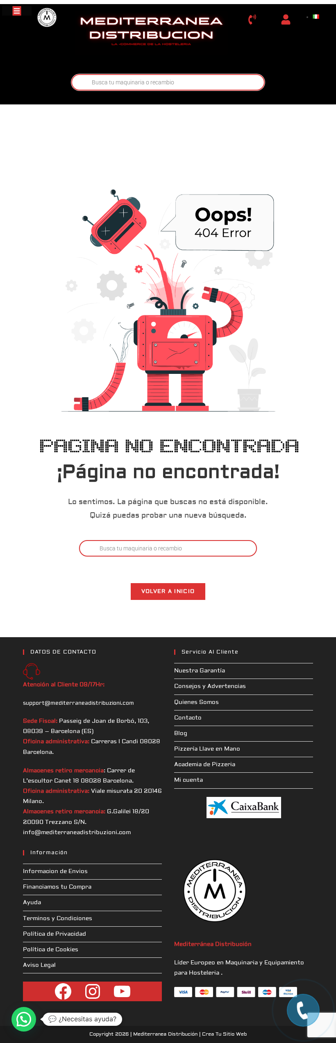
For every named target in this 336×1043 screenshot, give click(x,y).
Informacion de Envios (55, 871)
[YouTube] (122, 991)
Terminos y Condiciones (57, 918)
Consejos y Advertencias (210, 686)
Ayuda (32, 902)
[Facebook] (63, 991)
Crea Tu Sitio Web (224, 1034)
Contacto (188, 718)
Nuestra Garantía (199, 670)
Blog (180, 733)
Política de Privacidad (54, 934)
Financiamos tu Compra (57, 887)
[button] (23, 1019)
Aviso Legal (39, 965)
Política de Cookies (50, 949)
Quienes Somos (196, 702)
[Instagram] (92, 991)
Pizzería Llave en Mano (207, 749)
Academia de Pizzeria (204, 764)
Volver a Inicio (168, 591)
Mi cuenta (188, 780)
